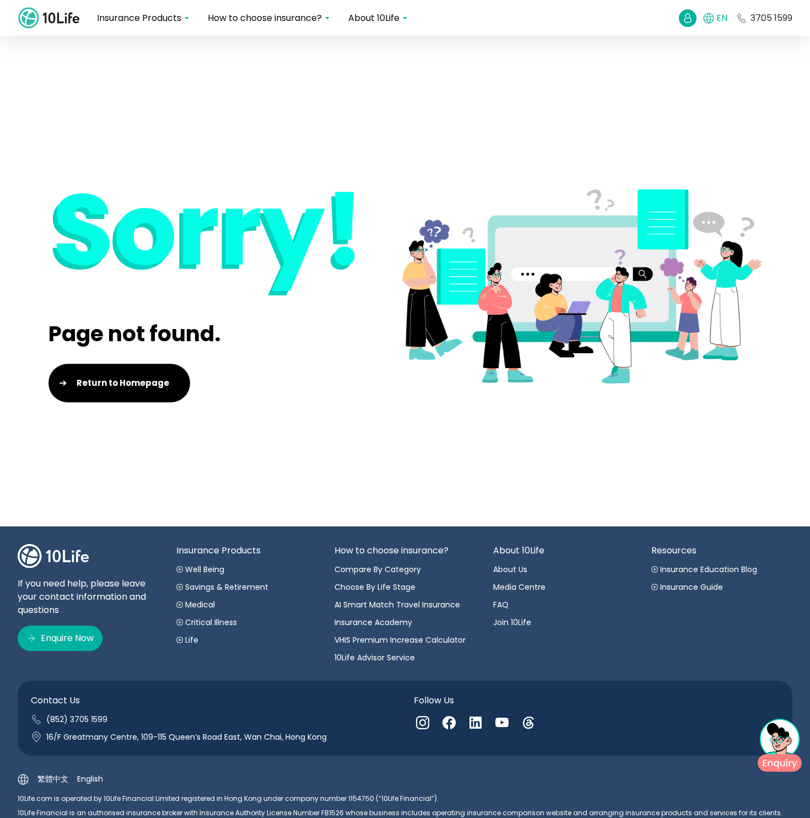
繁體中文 (52, 778)
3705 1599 (771, 18)
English (90, 778)
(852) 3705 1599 (76, 719)
